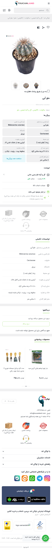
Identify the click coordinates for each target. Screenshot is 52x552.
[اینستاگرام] (47, 478)
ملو (15, 18)
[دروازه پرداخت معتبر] (7, 525)
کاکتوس (20, 18)
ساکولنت (27, 18)
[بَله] (17, 478)
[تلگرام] (40, 478)
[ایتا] (25, 478)
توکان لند (47, 18)
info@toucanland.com (38, 413)
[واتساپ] (32, 478)
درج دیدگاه (26, 324)
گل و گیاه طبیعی (37, 18)
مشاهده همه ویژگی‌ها (14, 158)
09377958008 (41, 410)
